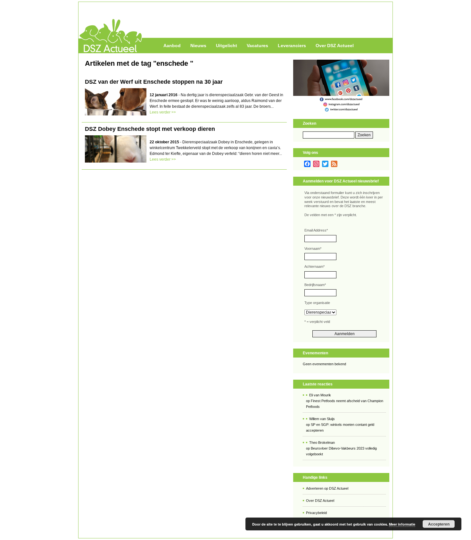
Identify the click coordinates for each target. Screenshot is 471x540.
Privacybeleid (316, 513)
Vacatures (257, 45)
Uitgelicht (226, 45)
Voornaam (312, 248)
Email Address (316, 230)
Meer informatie (402, 524)
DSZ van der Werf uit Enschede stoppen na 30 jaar (154, 82)
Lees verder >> (163, 112)
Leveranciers (292, 45)
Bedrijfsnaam (315, 285)
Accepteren (439, 524)
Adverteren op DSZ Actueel (327, 488)
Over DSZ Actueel (335, 45)
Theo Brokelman (322, 442)
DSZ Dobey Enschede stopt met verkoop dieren (150, 129)
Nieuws (198, 45)
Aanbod (172, 45)
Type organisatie (317, 303)
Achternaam (314, 266)
